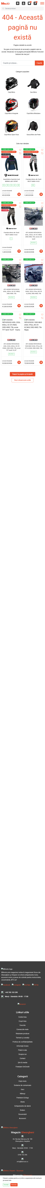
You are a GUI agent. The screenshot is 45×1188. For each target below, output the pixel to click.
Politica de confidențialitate (23, 1042)
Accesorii (22, 1118)
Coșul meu (22, 1021)
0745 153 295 (22, 1155)
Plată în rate (22, 1050)
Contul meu (22, 1017)
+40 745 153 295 (11, 992)
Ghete (22, 1102)
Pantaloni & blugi (22, 1098)
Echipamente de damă (22, 1106)
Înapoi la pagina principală (22, 374)
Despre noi (23, 1054)
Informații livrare (22, 1046)
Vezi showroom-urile (22, 380)
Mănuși (22, 1094)
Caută (39, 63)
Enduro (22, 1110)
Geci (22, 1089)
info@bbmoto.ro (22, 1162)
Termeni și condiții (22, 1038)
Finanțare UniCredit (22, 1067)
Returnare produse (22, 1034)
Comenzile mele (22, 1029)
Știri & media (22, 1063)
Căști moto (22, 1081)
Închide (6, 1185)
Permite (14, 1185)
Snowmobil (22, 1114)
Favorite (23, 1025)
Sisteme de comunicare (22, 1085)
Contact (22, 1058)
